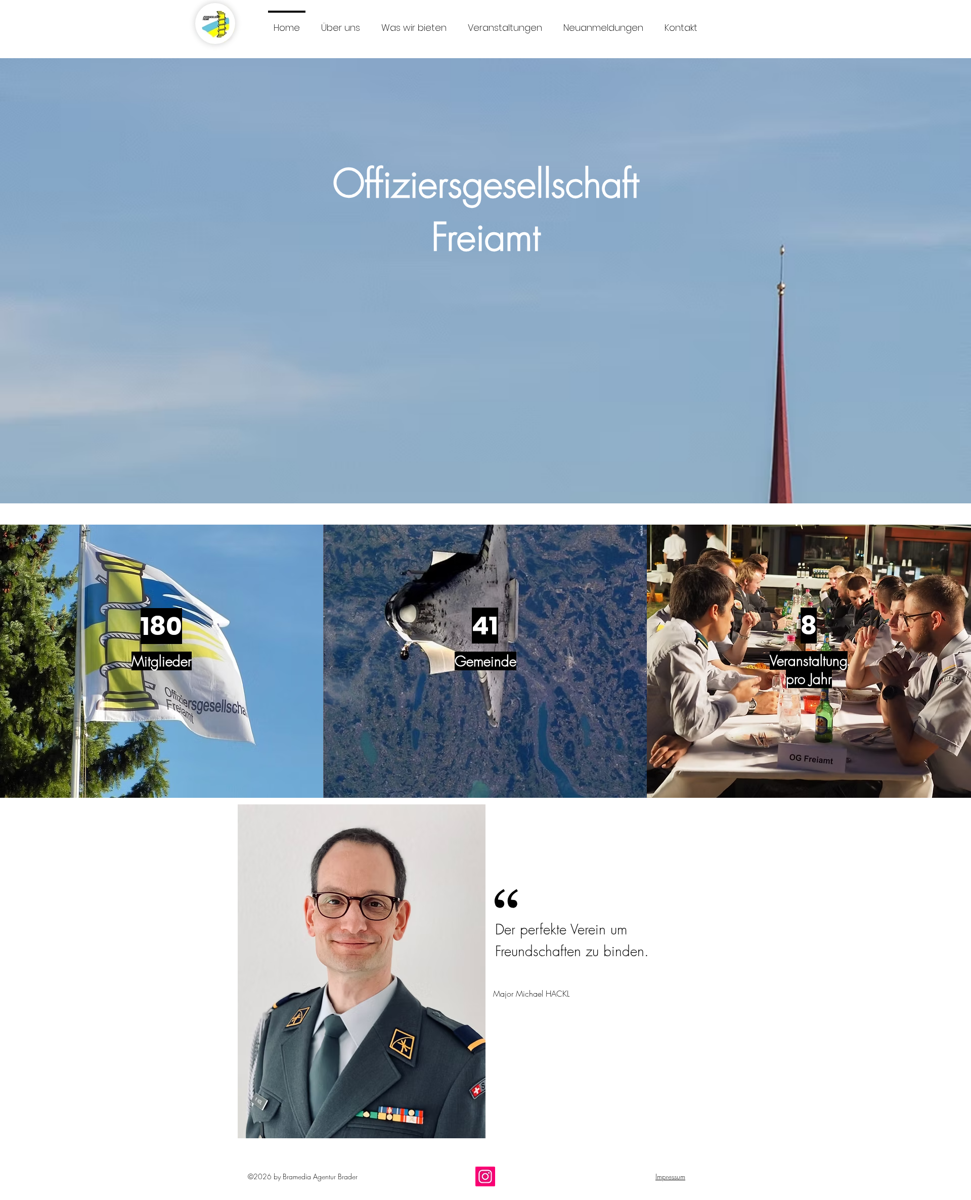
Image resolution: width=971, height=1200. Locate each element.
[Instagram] (485, 1176)
